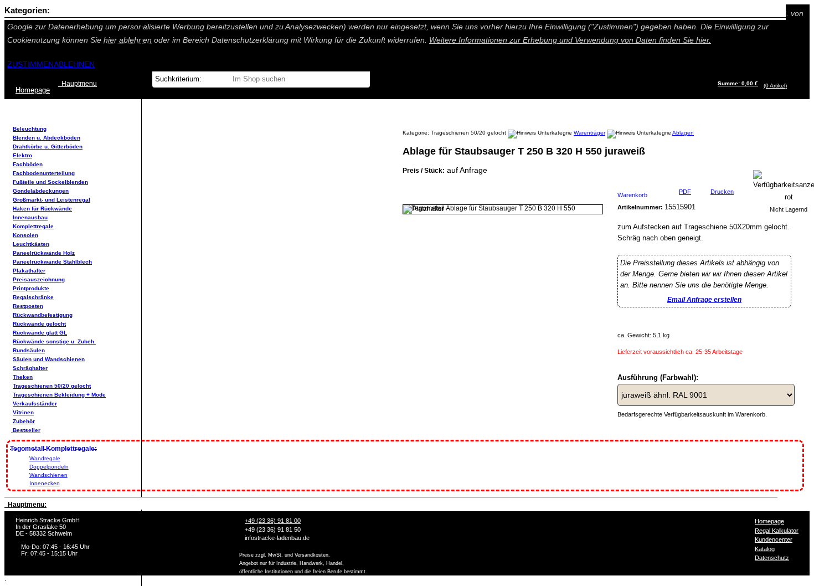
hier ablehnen (128, 39)
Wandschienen (48, 475)
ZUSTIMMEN (30, 64)
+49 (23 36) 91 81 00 (273, 520)
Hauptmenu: (25, 504)
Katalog (765, 549)
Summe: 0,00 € (738, 83)
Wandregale (44, 458)
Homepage (769, 521)
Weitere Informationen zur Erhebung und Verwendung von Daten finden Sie (570, 39)
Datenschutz (772, 557)
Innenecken (44, 483)
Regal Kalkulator (776, 530)
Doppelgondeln (49, 467)
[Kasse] (790, 86)
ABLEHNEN (74, 64)
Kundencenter (773, 539)
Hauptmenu (77, 84)
